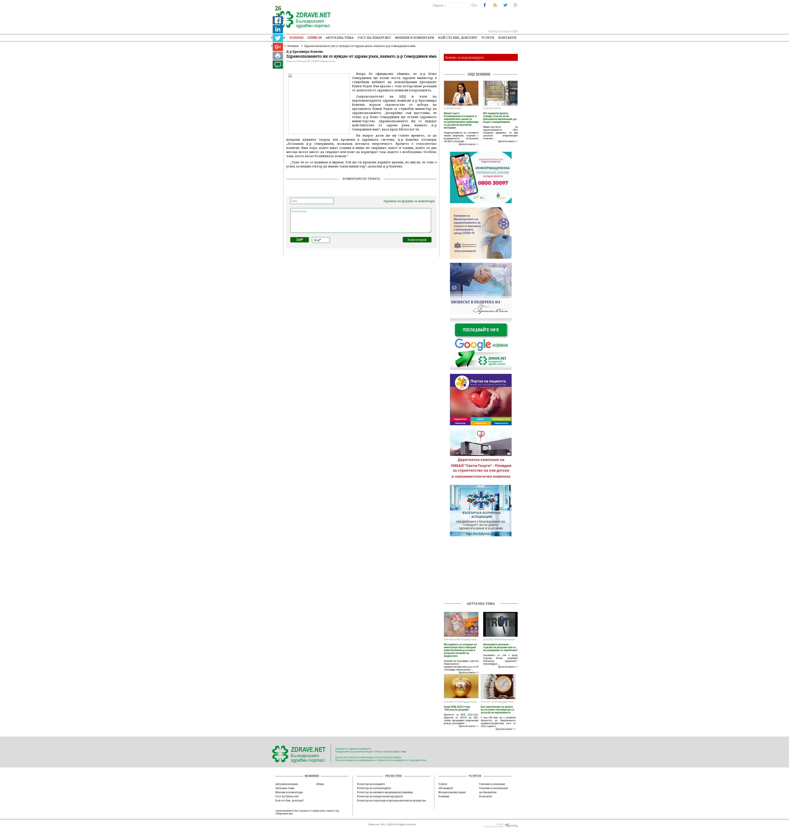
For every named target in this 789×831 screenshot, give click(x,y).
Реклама (443, 796)
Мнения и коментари (414, 37)
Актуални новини (286, 784)
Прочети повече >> (469, 144)
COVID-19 (315, 37)
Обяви (320, 784)
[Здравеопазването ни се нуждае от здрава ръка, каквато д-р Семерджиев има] (301, 20)
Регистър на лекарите (371, 784)
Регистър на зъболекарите (374, 788)
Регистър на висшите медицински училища (385, 792)
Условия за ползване (492, 784)
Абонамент (445, 788)
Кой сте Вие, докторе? (457, 37)
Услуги (487, 37)
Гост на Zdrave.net (287, 796)
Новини (296, 37)
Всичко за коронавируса (464, 57)
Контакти (507, 37)
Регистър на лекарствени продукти (380, 796)
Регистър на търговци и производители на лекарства (391, 800)
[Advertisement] (442, 18)
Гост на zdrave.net (374, 37)
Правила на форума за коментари (409, 201)
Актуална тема (340, 37)
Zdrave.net (373, 824)
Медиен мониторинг (452, 792)
